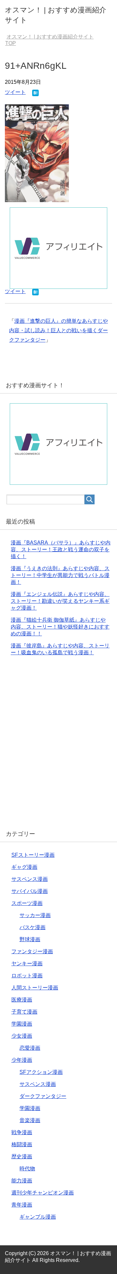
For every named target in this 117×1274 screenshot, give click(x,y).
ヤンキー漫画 (27, 963)
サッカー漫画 (35, 915)
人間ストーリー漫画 (34, 987)
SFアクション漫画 (41, 1072)
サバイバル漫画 (29, 891)
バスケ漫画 (33, 927)
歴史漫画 (21, 1156)
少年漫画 (21, 1060)
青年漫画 (21, 1204)
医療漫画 (21, 999)
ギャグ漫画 (24, 867)
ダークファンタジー (43, 1096)
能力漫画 (21, 1180)
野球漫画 (30, 939)
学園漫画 (21, 1024)
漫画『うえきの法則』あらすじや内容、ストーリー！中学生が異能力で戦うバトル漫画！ (60, 575)
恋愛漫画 (30, 1048)
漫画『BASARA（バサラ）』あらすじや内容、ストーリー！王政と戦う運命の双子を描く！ (60, 549)
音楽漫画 (30, 1120)
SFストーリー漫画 (33, 855)
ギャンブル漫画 (38, 1217)
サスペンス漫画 (29, 879)
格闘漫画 (21, 1144)
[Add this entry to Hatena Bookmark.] (35, 93)
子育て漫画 (24, 1012)
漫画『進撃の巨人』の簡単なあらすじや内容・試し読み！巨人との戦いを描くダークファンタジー (58, 330)
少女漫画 (21, 1036)
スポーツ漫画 (27, 903)
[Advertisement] (58, 747)
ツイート (15, 92)
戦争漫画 (21, 1132)
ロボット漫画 (27, 975)
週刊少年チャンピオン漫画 (42, 1192)
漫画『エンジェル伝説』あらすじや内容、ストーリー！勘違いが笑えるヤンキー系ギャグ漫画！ (60, 601)
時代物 (27, 1168)
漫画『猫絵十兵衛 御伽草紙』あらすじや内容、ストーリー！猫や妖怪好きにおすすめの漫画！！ (60, 626)
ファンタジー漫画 (32, 951)
